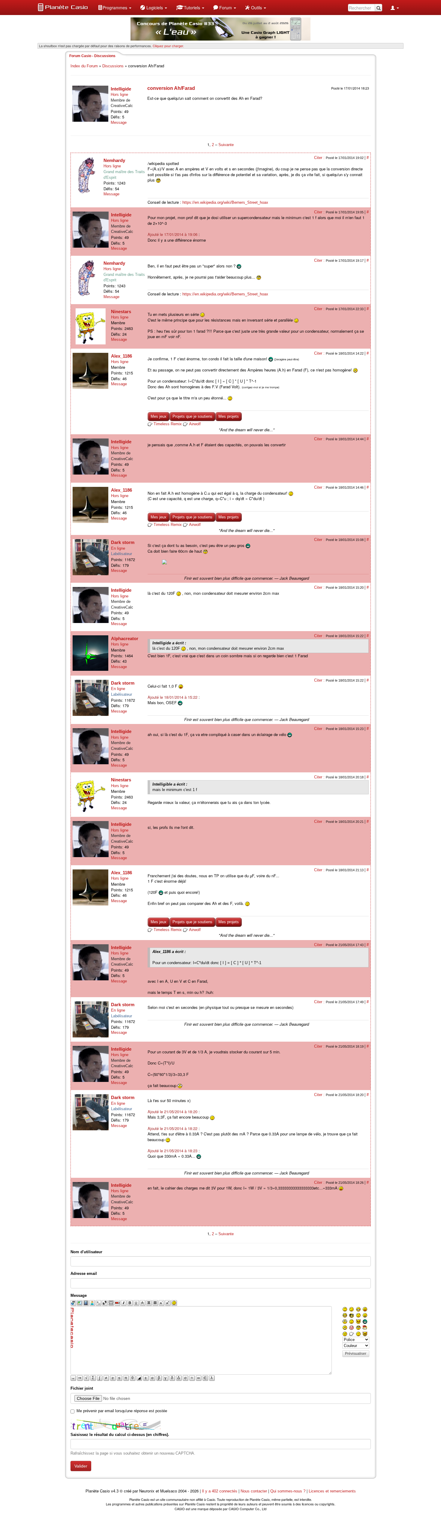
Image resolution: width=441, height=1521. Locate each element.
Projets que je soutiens (192, 416)
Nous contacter (254, 1491)
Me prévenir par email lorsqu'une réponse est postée (121, 1411)
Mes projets (228, 416)
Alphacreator (124, 638)
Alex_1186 (121, 356)
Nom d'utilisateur (86, 1252)
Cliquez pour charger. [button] (168, 45)
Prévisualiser (355, 1353)
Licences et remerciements (332, 1491)
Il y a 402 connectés (220, 1491)
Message (119, 122)
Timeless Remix (168, 424)
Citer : (320, 157)
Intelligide (121, 88)
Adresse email (83, 1273)
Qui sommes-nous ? (287, 1491)
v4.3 (114, 1491)
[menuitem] (114, 7)
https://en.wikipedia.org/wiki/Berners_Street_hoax (225, 202)
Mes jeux (158, 416)
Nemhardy (114, 160)
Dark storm (122, 542)
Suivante (226, 144)
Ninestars (121, 311)
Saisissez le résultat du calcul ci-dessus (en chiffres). (119, 1434)
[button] (114, 7)
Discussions (113, 66)
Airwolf (195, 424)
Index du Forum (84, 66)
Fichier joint (81, 1388)
